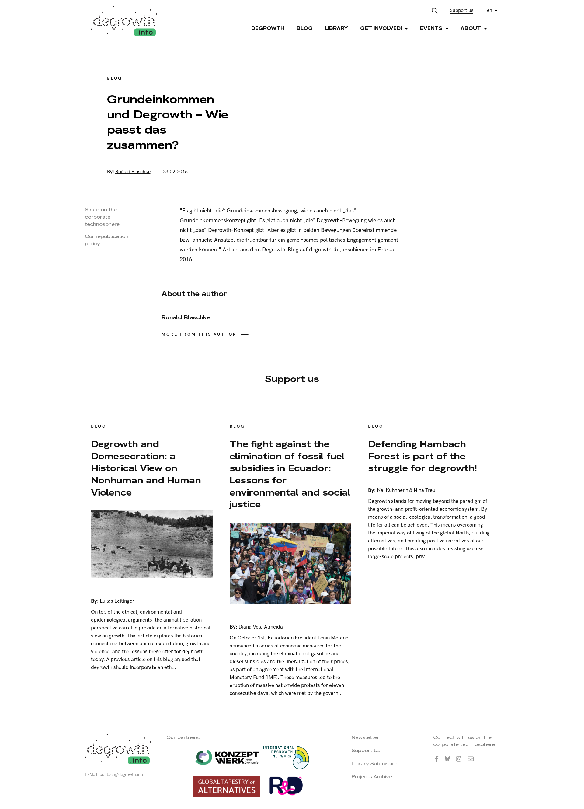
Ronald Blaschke (133, 172)
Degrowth (267, 28)
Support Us (366, 750)
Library (336, 28)
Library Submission (375, 763)
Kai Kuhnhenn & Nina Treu (406, 490)
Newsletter (365, 737)
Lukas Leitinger (117, 601)
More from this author (199, 334)
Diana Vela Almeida (260, 627)
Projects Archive (372, 776)
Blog (305, 28)
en (489, 10)
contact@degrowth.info (122, 774)
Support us (461, 10)
